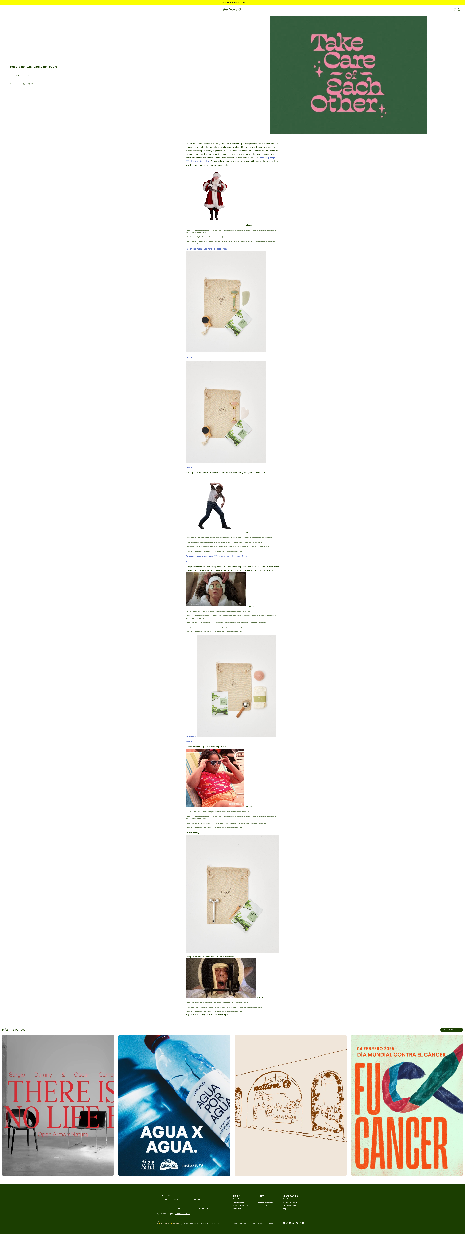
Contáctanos (237, 1199)
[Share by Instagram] (25, 84)
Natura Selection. (195, 1223)
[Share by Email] (32, 84)
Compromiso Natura (290, 1202)
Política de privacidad (182, 1214)
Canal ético (237, 1209)
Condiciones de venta (265, 1202)
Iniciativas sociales (289, 1205)
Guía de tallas (263, 1205)
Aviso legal (270, 1223)
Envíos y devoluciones (266, 1199)
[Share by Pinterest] (29, 84)
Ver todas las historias (451, 1030)
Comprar (189, 357)
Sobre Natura (287, 1199)
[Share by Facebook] (21, 84)
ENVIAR (205, 1208)
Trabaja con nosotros (240, 1205)
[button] (4, 9)
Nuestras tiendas (239, 1202)
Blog (284, 1209)
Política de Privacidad (239, 1223)
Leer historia (14, 1171)
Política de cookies (256, 1223)
